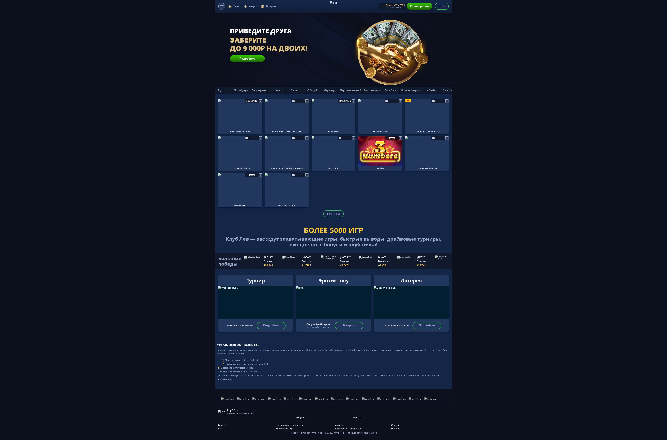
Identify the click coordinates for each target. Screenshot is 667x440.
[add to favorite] (260, 101)
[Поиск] (219, 90)
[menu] (221, 6)
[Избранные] (228, 90)
